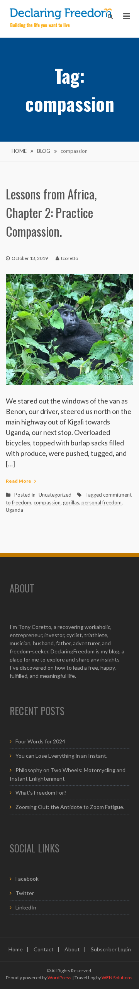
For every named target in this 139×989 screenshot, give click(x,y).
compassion (47, 502)
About (72, 949)
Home (15, 949)
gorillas (71, 502)
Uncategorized (55, 495)
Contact (44, 949)
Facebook (27, 878)
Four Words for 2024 (40, 741)
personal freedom (101, 502)
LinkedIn (25, 907)
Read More (18, 481)
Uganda (14, 510)
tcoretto (69, 258)
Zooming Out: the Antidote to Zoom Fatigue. (69, 807)
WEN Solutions (117, 977)
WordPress (59, 977)
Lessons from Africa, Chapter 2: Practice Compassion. (51, 212)
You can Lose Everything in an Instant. (61, 755)
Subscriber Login (111, 949)
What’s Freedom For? (40, 792)
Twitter (24, 893)
